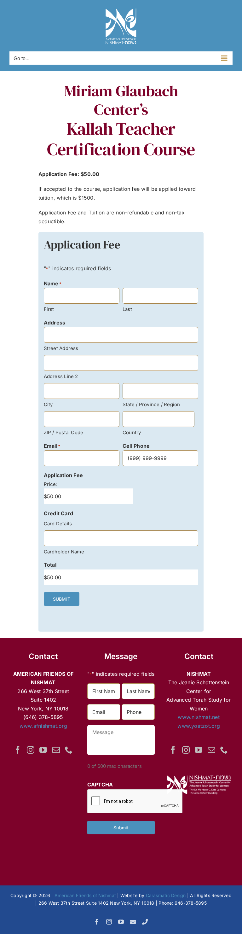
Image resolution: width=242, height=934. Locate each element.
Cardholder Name (64, 552)
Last (127, 309)
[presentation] (135, 801)
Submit (120, 827)
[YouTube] (43, 750)
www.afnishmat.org (43, 726)
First (49, 309)
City (48, 404)
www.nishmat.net (199, 717)
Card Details (58, 524)
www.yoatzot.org (198, 726)
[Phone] (68, 750)
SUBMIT (61, 599)
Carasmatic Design (166, 895)
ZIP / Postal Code (64, 432)
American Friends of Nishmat (85, 895)
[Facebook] (17, 750)
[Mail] (56, 750)
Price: (50, 484)
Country (132, 432)
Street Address (61, 348)
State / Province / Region (151, 404)
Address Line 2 (61, 376)
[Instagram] (30, 750)
